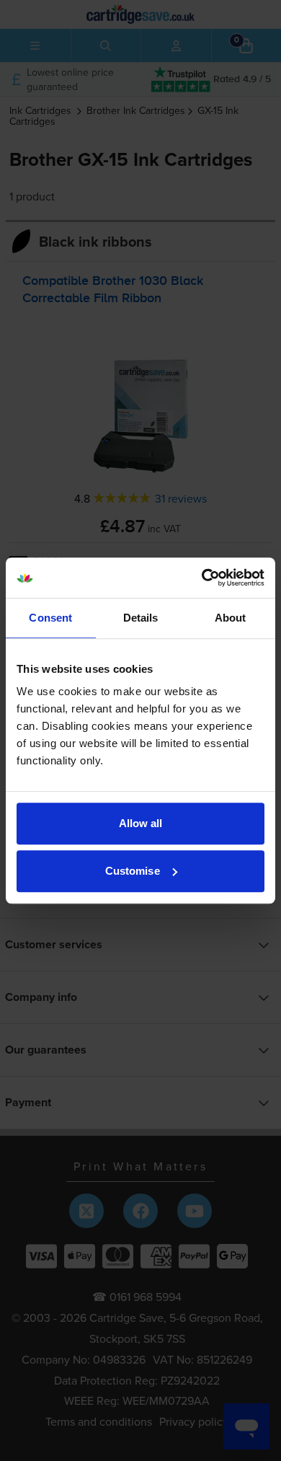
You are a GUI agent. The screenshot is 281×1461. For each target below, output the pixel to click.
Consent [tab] (50, 618)
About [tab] (230, 618)
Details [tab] (141, 618)
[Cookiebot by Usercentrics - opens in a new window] (202, 577)
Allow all (141, 823)
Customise (132, 871)
